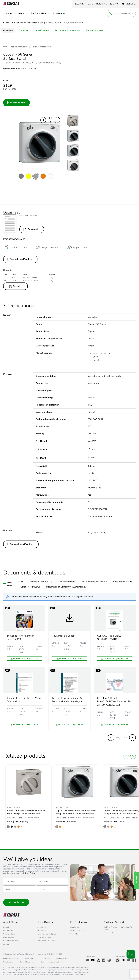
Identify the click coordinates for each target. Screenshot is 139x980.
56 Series (33, 47)
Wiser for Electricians (78, 930)
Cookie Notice (29, 958)
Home (5, 47)
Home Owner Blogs (44, 937)
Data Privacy (45, 958)
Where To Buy (17, 102)
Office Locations (9, 934)
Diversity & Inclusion (10, 941)
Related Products (94, 30)
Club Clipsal (74, 927)
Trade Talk (74, 934)
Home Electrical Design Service (48, 934)
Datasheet (24, 30)
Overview (8, 30)
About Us (6, 927)
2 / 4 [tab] (50, 120)
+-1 (22, 826)
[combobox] (52, 888)
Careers (6, 944)
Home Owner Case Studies (46, 941)
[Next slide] (133, 756)
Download (33, 229)
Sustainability (8, 930)
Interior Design (42, 927)
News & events (8, 937)
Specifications (42, 30)
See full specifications (21, 259)
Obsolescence (8, 962)
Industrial (23, 47)
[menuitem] (16, 13)
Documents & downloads (67, 30)
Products (14, 47)
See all (16, 286)
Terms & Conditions (27, 962)
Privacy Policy (29, 873)
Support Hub (108, 933)
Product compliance (10, 958)
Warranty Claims (62, 958)
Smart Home (41, 930)
